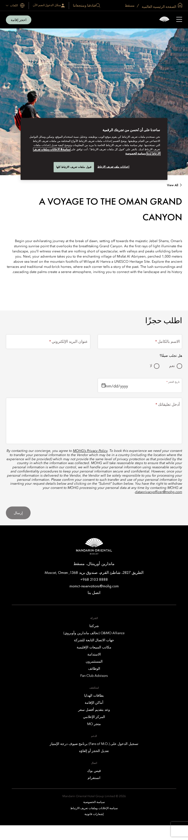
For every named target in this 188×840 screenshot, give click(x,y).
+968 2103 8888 (94, 579)
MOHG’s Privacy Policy (90, 451)
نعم (172, 366)
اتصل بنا (94, 592)
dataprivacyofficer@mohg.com (158, 492)
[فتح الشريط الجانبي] (179, 19)
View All (172, 185)
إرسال (18, 513)
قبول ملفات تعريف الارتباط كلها (73, 167)
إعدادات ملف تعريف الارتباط (113, 166)
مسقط (130, 5)
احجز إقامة (18, 20)
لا (151, 366)
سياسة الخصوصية (135, 153)
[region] (94, 149)
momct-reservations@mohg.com (94, 586)
